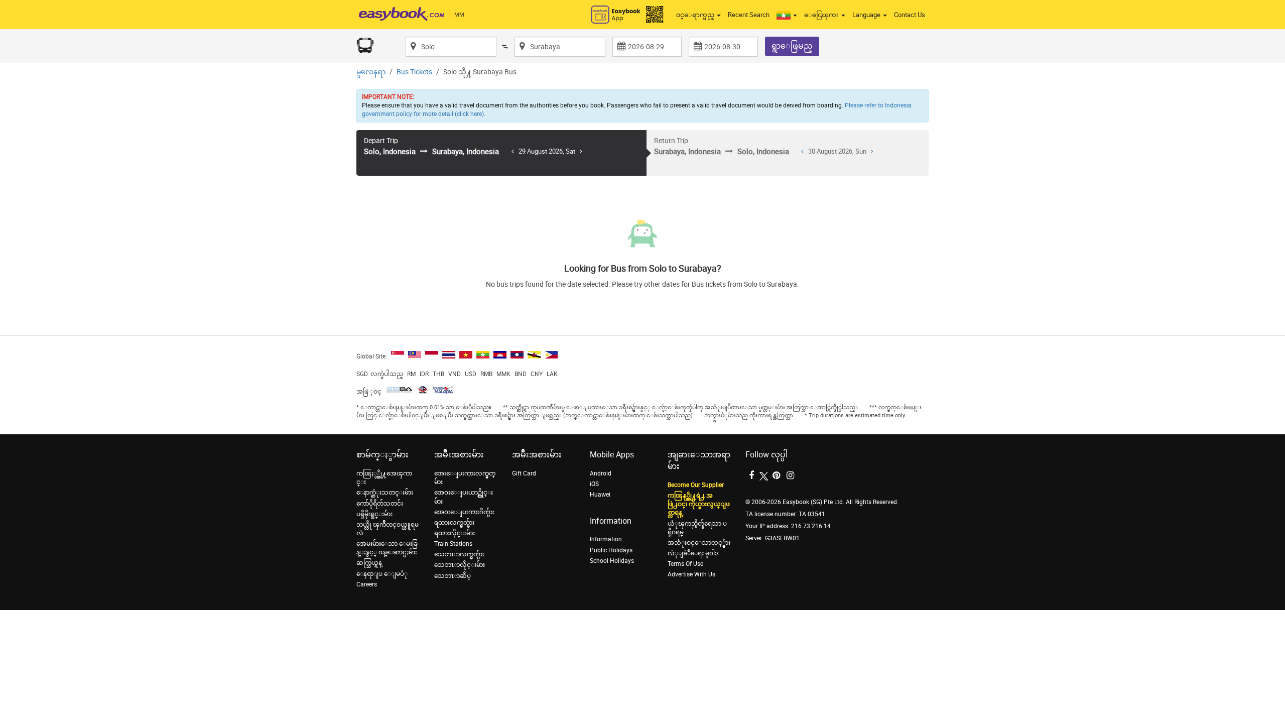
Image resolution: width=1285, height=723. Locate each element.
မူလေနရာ (371, 72)
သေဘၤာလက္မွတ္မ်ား (459, 554)
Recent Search (748, 15)
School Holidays (612, 560)
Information (606, 539)
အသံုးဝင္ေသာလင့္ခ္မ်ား (699, 542)
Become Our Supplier (696, 485)
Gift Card (524, 473)
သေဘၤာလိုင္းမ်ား (459, 564)
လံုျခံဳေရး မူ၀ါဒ (693, 553)
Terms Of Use (685, 563)
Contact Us (909, 15)
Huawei (600, 494)
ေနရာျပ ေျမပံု (382, 573)
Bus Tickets (414, 72)
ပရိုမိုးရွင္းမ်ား (374, 514)
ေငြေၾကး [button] (822, 15)
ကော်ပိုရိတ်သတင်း (379, 503)
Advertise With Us (691, 574)
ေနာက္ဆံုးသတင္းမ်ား (384, 492)
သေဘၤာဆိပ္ (452, 575)
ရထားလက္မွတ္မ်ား (454, 522)
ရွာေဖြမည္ (792, 46)
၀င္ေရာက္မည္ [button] (696, 15)
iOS (594, 484)
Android (600, 473)
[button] (787, 15)
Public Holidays (611, 550)
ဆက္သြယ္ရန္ (369, 562)
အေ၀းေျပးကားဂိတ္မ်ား (464, 512)
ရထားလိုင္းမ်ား (454, 533)
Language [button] (867, 15)
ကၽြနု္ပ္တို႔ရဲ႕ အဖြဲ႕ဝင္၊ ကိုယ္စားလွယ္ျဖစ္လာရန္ (699, 504)
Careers (366, 584)
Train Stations (453, 543)
